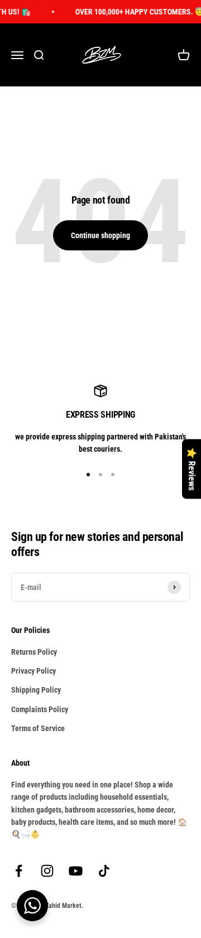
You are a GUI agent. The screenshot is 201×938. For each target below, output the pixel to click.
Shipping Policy (36, 689)
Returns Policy (34, 651)
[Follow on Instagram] (47, 870)
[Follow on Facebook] (18, 870)
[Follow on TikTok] (104, 870)
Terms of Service (38, 728)
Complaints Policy (39, 709)
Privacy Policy (33, 670)
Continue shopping (100, 235)
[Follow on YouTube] (75, 870)
